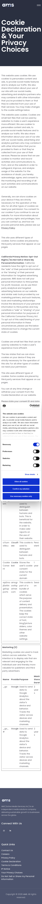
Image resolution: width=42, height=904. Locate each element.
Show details (30, 474)
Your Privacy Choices (12, 872)
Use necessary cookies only (21, 496)
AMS (25, 894)
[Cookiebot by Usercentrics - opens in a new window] (29, 405)
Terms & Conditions (11, 865)
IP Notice (5, 868)
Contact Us (7, 850)
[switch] (36, 451)
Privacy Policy (8, 228)
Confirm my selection (21, 489)
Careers (5, 854)
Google (14, 686)
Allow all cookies (21, 481)
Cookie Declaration (11, 861)
